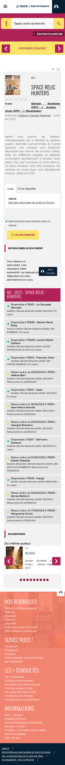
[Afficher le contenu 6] (34, 580)
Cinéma (10, 619)
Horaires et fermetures (19, 680)
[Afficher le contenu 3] (24, 580)
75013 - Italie (34, 389)
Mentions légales (15, 734)
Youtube (10, 654)
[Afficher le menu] (5, 6)
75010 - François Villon (40, 357)
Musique (10, 615)
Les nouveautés (14, 676)
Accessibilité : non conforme (18, 759)
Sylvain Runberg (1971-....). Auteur (45, 105)
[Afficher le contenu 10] (47, 580)
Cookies (10, 730)
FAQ (7, 715)
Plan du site (12, 737)
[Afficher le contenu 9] (44, 580)
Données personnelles (31, 730)
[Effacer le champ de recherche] (51, 23)
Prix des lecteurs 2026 (18, 688)
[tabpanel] (32, 201)
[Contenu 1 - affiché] (17, 580)
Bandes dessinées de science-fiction (31, 202)
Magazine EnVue (15, 718)
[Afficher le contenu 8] (41, 580)
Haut (60, 592)
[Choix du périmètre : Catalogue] (6, 23)
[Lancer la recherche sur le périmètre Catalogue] (58, 23)
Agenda (10, 612)
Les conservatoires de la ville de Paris (22, 756)
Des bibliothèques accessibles (24, 722)
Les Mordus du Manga (19, 695)
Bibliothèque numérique (20, 631)
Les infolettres (13, 661)
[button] (58, 6)
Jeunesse (10, 623)
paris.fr (5, 748)
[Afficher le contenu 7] (37, 580)
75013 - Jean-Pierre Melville (33, 406)
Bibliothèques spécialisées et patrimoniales (26, 752)
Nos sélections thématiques (22, 684)
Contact (17, 715)
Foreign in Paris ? (15, 726)
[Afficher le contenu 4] (27, 580)
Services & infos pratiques (21, 608)
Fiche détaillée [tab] (26, 188)
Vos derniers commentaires (22, 699)
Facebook (11, 646)
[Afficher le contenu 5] (31, 580)
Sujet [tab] (10, 188)
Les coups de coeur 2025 (20, 692)
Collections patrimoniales (21, 627)
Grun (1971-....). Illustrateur (23, 111)
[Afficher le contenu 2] (21, 580)
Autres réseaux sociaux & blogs (24, 657)
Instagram (11, 650)
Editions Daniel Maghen (34, 115)
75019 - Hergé (35, 478)
